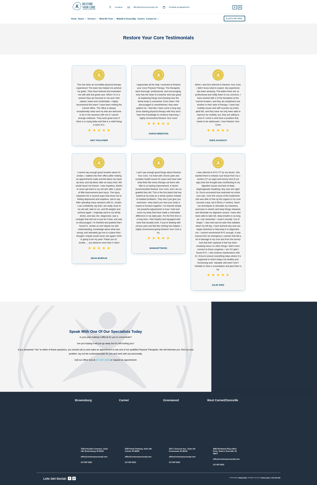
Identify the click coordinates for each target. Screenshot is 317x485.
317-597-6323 (103, 360)
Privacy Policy (265, 477)
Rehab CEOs (243, 477)
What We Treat (106, 19)
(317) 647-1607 (275, 477)
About (81, 19)
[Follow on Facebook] (235, 7)
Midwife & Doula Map (126, 19)
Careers (141, 19)
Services (91, 19)
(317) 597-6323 (235, 18)
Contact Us (151, 19)
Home (74, 19)
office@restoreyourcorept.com (145, 7)
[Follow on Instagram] (240, 7)
